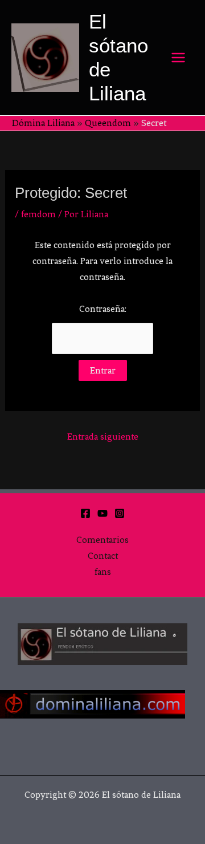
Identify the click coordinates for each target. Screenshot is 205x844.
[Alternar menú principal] (178, 57)
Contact (103, 555)
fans (103, 571)
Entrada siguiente (102, 436)
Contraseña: (102, 308)
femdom (38, 214)
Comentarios (102, 539)
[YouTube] (102, 513)
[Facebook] (85, 513)
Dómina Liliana (43, 122)
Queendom (108, 122)
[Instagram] (119, 513)
